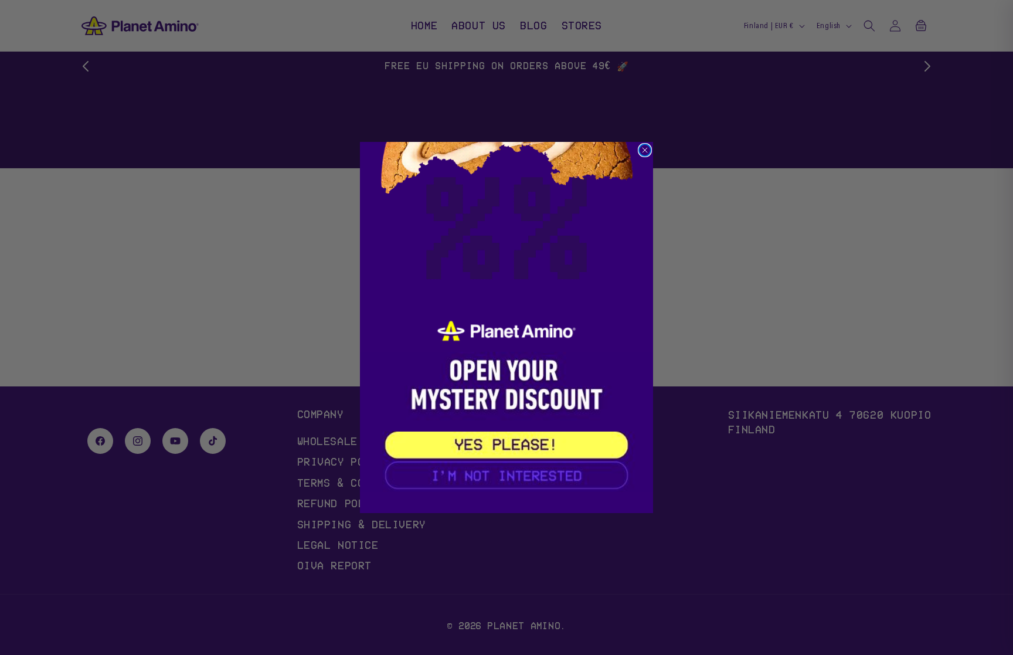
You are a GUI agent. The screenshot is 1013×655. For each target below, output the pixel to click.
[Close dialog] (645, 150)
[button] (506, 446)
